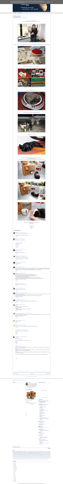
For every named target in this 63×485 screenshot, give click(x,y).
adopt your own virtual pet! (44, 397)
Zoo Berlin (48, 457)
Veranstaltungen (23, 453)
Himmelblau (19, 452)
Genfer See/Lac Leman (16, 455)
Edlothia (40, 416)
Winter (14, 453)
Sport (30, 455)
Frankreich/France (43, 458)
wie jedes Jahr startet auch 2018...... (44, 427)
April (14, 475)
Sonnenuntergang (46, 452)
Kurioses (46, 458)
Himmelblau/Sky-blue (47, 456)
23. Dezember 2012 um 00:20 (22, 232)
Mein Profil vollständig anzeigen (30, 387)
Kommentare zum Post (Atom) (33, 376)
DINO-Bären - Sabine (42, 415)
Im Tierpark (34, 454)
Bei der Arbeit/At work (17, 456)
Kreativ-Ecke (23, 457)
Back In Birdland (42, 409)
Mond (48, 453)
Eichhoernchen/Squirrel (22, 458)
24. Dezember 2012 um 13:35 (23, 329)
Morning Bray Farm (42, 421)
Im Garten (45, 451)
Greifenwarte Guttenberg (43, 453)
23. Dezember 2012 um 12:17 (21, 283)
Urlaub (38, 453)
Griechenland (33, 456)
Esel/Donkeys (29, 456)
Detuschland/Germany (24, 456)
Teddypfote (16, 273)
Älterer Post (48, 373)
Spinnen (28, 455)
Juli (13, 472)
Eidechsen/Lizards (27, 458)
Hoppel (13, 457)
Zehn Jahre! (41, 424)
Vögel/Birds (20, 451)
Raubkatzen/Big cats (31, 457)
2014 (14, 463)
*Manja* (16, 304)
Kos (20, 457)
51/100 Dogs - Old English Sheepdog (44, 440)
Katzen (23, 454)
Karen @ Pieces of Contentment (19, 313)
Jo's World (41, 435)
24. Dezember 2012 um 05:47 (21, 320)
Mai (13, 474)
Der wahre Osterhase (42, 433)
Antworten (16, 236)
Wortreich (41, 432)
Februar (14, 477)
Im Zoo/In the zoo (25, 452)
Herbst (20, 455)
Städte (17, 454)
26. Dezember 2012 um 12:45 (21, 346)
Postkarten (31, 452)
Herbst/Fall (30, 454)
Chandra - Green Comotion (43, 437)
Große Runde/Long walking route (40, 456)
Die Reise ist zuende (42, 413)
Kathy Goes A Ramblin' (43, 439)
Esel (34, 458)
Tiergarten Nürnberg (35, 455)
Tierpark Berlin (37, 457)
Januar (14, 478)
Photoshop (27, 457)
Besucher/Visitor (17, 458)
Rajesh (16, 320)
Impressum (19, 12)
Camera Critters (31, 227)
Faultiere (39, 458)
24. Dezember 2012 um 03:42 (27, 313)
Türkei (40, 457)
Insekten (34, 453)
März (14, 476)
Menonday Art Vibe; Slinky (43, 402)
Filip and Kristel (17, 329)
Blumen (14, 451)
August (14, 471)
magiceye (16, 262)
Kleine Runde (17, 457)
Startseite (15, 12)
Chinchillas (41, 454)
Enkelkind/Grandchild (31, 458)
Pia (29, 382)
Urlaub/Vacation (44, 457)
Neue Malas (41, 407)
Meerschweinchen (37, 451)
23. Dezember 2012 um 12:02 (22, 273)
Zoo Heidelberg (40, 455)
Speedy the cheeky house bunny (44, 404)
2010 (14, 481)
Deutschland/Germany (47, 454)
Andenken (38, 454)
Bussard (20, 454)
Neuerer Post (15, 373)
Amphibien (14, 458)
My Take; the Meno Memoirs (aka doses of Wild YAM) (44, 401)
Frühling (17, 453)
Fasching (37, 458)
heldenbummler (42, 429)
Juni (14, 473)
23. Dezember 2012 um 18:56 (21, 304)
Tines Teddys (41, 426)
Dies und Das (28, 451)
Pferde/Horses (24, 455)
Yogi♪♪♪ (16, 288)
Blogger (44, 483)
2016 (14, 462)
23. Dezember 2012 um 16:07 (21, 288)
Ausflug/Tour (29, 453)
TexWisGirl (16, 232)
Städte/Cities (26, 454)
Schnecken (14, 454)
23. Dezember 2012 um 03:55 (22, 262)
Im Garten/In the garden (38, 452)
